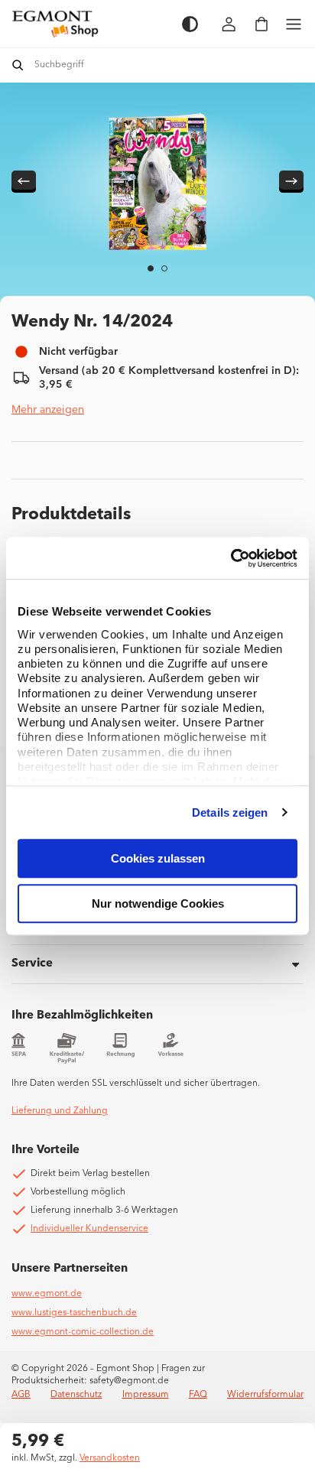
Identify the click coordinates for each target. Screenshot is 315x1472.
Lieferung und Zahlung (59, 1111)
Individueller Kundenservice (89, 1228)
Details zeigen (230, 812)
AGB (21, 1394)
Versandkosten (110, 1458)
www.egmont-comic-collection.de (82, 1332)
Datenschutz (76, 1394)
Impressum (145, 1394)
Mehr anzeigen (47, 410)
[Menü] (294, 24)
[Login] (229, 24)
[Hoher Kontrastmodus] (190, 24)
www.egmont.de (46, 1293)
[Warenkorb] (261, 24)
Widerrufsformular (265, 1394)
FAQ (198, 1394)
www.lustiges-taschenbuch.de (74, 1313)
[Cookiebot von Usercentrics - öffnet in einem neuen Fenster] (230, 558)
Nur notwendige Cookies (158, 903)
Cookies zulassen (158, 858)
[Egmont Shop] (89, 23)
